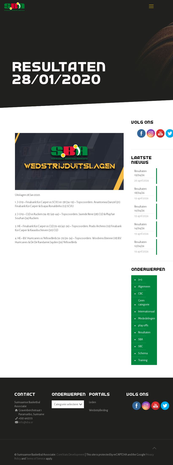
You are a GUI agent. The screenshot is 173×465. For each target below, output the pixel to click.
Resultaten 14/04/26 (140, 226)
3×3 (140, 279)
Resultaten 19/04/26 (140, 173)
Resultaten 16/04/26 (140, 208)
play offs (143, 325)
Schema (143, 353)
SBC (140, 346)
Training (142, 360)
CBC (140, 293)
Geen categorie (143, 302)
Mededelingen (146, 318)
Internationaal (146, 311)
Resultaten (144, 332)
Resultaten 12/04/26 (140, 244)
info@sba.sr (26, 422)
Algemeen (144, 286)
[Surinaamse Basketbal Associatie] (14, 6)
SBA (140, 339)
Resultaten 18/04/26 (140, 190)
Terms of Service (35, 458)
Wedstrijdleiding (98, 410)
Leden (92, 402)
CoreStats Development (70, 454)
